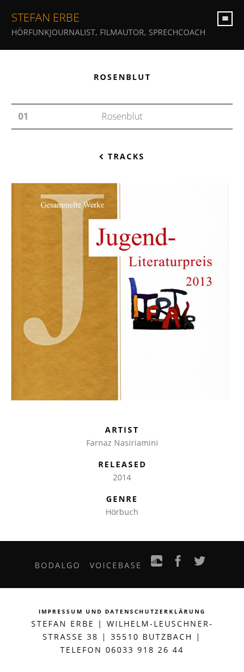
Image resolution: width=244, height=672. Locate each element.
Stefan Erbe (45, 17)
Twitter (200, 564)
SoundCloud (157, 564)
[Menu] (225, 18)
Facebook (179, 564)
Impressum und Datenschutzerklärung (122, 611)
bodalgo (58, 565)
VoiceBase (116, 565)
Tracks (124, 156)
